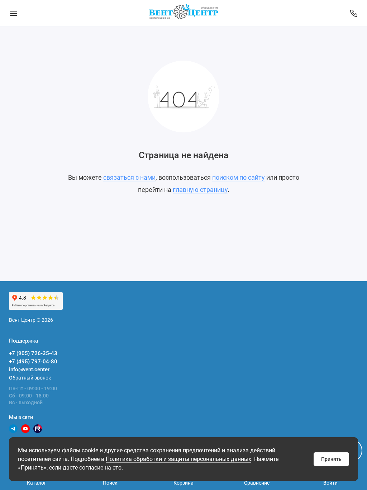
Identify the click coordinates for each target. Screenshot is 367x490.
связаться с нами (129, 177)
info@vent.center (29, 369)
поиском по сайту (238, 177)
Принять (331, 459)
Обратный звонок (30, 378)
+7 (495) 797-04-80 (33, 361)
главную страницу (200, 189)
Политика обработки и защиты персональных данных (178, 459)
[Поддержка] (353, 13)
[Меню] (13, 13)
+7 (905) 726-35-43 (33, 353)
